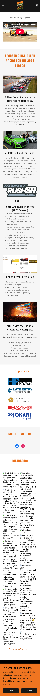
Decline (11, 691)
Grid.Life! (31, 248)
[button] (4, 5)
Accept (29, 691)
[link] (20, 5)
